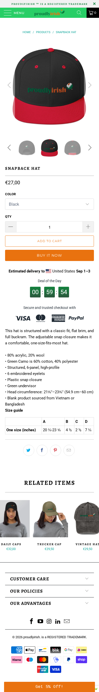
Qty (8, 216)
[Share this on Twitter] (28, 450)
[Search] (81, 12)
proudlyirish (31, 637)
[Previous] (10, 85)
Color (10, 194)
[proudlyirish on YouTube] (40, 621)
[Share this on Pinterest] (55, 450)
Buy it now (49, 255)
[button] (49, 687)
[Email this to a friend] (69, 450)
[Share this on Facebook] (42, 450)
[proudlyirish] (49, 13)
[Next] (89, 85)
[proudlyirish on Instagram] (49, 621)
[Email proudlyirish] (67, 621)
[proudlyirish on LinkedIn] (58, 621)
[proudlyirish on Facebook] (32, 621)
